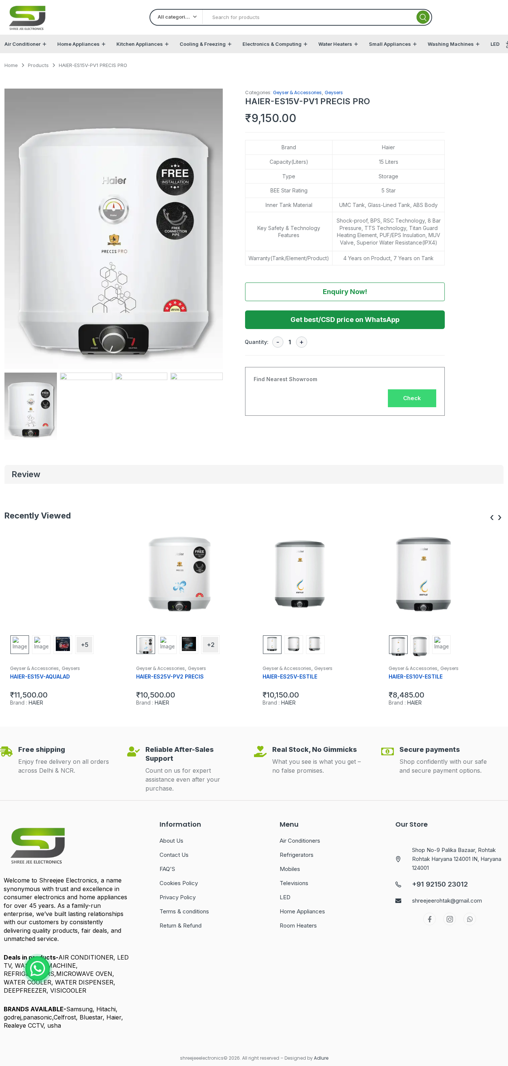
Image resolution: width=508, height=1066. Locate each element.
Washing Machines (451, 44)
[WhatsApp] (37, 968)
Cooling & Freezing (203, 44)
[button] (213, 232)
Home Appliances (78, 44)
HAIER (36, 702)
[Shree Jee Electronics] (27, 17)
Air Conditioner (22, 44)
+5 (85, 644)
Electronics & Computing (272, 44)
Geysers (334, 92)
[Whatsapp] (469, 919)
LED (495, 44)
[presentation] (492, 517)
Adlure (321, 1058)
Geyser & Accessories (297, 92)
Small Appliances (390, 44)
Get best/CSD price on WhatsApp (344, 319)
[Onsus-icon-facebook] (429, 919)
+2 (211, 644)
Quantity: (257, 342)
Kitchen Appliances (139, 44)
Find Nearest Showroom (285, 379)
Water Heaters (335, 44)
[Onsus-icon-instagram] (449, 919)
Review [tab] (26, 474)
